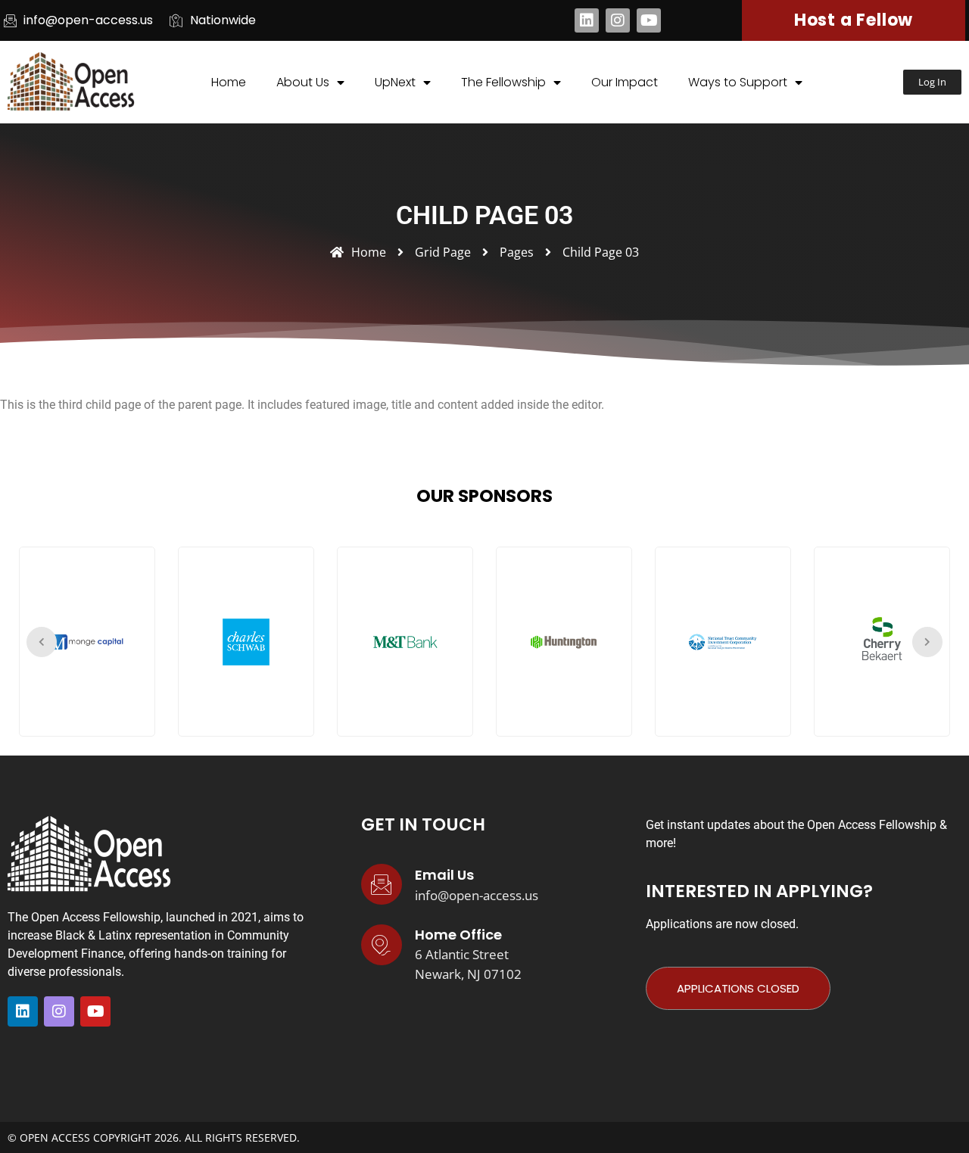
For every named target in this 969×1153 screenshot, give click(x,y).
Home (228, 82)
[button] (932, 82)
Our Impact (624, 82)
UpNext (395, 82)
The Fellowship (503, 82)
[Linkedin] (587, 20)
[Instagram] (618, 20)
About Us (302, 82)
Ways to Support (737, 82)
